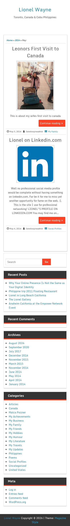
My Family (53, 131)
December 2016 (18, 355)
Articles (13, 404)
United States (17, 470)
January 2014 (17, 384)
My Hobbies (16, 433)
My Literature (17, 441)
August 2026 (16, 343)
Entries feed (16, 494)
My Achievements (19, 416)
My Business (16, 421)
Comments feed (18, 498)
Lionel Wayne (35, 9)
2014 (17, 40)
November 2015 (18, 360)
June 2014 (15, 372)
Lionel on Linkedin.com (35, 140)
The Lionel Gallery (20, 299)
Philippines (15, 453)
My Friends (15, 429)
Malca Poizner (17, 412)
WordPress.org (17, 502)
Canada (13, 408)
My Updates (16, 449)
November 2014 (18, 368)
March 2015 (16, 364)
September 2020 (19, 347)
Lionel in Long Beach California (27, 295)
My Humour (15, 437)
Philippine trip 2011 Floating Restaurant (33, 291)
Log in (12, 490)
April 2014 (15, 380)
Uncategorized (17, 466)
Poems (13, 457)
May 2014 (15, 376)
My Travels (15, 445)
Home (9, 40)
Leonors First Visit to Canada (35, 52)
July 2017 (15, 351)
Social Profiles (54, 228)
